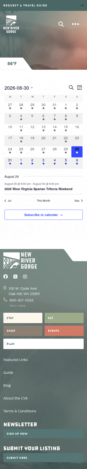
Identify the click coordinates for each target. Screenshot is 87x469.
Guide (8, 373)
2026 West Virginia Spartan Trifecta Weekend (38, 189)
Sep (77, 200)
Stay (10, 318)
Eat (50, 318)
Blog (7, 385)
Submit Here (17, 457)
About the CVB (15, 398)
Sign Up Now (17, 433)
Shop (11, 330)
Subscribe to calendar (41, 214)
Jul (9, 200)
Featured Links (15, 360)
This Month (43, 200)
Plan (10, 343)
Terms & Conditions (19, 411)
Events (53, 330)
